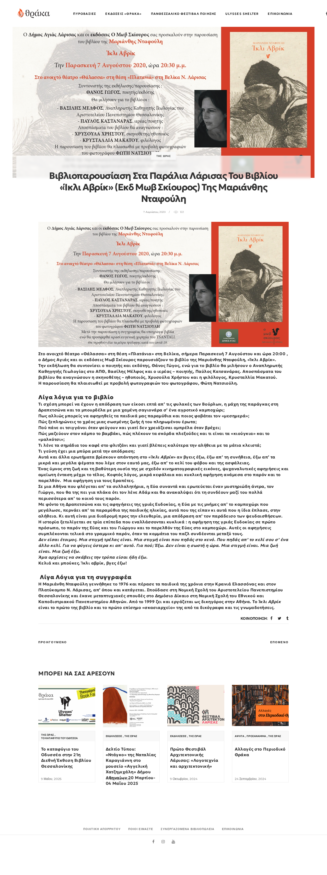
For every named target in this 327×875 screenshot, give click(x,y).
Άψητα (239, 736)
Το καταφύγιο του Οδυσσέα (59, 738)
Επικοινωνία (233, 829)
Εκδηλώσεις (114, 736)
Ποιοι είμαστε (140, 829)
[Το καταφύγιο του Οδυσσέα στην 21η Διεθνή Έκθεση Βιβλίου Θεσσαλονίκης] (66, 706)
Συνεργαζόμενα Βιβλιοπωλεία (187, 829)
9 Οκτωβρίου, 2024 (183, 779)
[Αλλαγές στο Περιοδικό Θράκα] (260, 705)
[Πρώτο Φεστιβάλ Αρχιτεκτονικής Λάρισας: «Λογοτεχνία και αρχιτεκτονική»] (195, 705)
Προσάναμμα (256, 736)
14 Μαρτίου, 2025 (118, 779)
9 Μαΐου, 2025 (51, 779)
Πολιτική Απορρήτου (102, 829)
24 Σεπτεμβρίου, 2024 (250, 779)
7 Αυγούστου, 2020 (154, 212)
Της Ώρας (163, 156)
